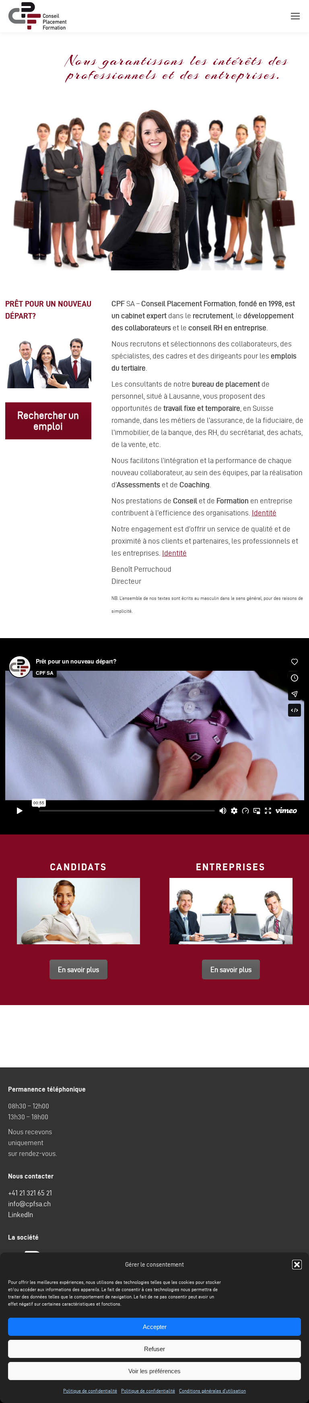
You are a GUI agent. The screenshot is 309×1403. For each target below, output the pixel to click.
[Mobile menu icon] (295, 16)
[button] (297, 1265)
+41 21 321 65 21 (30, 1193)
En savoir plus (78, 969)
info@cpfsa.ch (29, 1203)
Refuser (154, 1348)
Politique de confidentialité (90, 1390)
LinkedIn (20, 1214)
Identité (264, 513)
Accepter (155, 1326)
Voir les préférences (154, 1371)
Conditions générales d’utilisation (212, 1390)
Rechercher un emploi (48, 421)
